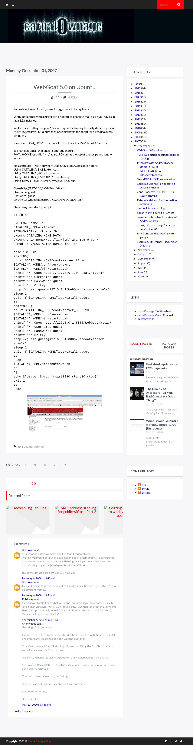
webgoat (39, 446)
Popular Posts (169, 345)
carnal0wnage (146, 318)
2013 (138, 114)
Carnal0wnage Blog (39, 741)
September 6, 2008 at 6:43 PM (40, 619)
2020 (138, 83)
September (145, 258)
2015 (138, 105)
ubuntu (28, 446)
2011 (138, 123)
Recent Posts (141, 343)
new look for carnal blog (151, 208)
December (144, 145)
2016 (138, 101)
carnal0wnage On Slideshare (155, 311)
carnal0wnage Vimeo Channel (155, 315)
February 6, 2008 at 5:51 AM (38, 595)
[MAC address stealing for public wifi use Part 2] (77, 520)
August (142, 263)
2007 (138, 141)
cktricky (146, 492)
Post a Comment (23, 711)
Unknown (27, 550)
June (141, 272)
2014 (138, 110)
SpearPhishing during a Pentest (155, 212)
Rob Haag (27, 599)
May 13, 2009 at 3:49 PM (36, 704)
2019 (138, 88)
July (140, 267)
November (144, 249)
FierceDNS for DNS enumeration (156, 179)
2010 (138, 128)
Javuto (146, 488)
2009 (138, 132)
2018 (138, 92)
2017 (138, 97)
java (20, 446)
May (140, 276)
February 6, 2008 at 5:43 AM (38, 578)
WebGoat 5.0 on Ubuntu (151, 150)
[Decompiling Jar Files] (28, 520)
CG (144, 485)
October (143, 254)
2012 (138, 119)
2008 (138, 137)
